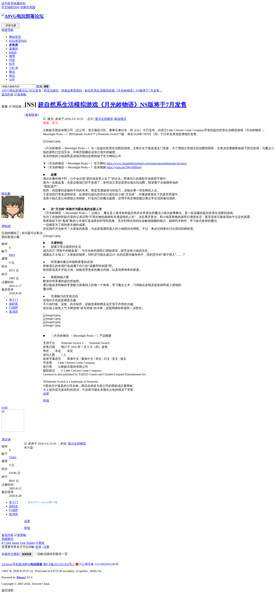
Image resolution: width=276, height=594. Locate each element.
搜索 (39, 86)
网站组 (6, 226)
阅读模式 (120, 118)
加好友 (13, 303)
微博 (12, 56)
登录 (38, 546)
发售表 (13, 44)
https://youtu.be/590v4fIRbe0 (124, 167)
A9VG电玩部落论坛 (15, 90)
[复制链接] (31, 114)
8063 (12, 255)
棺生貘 (6, 193)
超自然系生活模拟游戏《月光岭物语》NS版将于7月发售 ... (123, 90)
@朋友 (40, 542)
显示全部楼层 (104, 118)
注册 (46, 546)
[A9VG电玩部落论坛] (23, 16)
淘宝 (12, 75)
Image (15, 542)
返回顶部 (8, 590)
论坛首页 (18, 40)
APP (12, 79)
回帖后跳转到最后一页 (53, 554)
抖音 (12, 60)
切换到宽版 (27, 7)
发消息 (13, 311)
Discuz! (21, 577)
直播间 (13, 48)
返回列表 (8, 94)
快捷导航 (8, 30)
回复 (46, 393)
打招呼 (13, 307)
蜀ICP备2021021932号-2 (58, 564)
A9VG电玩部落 (32, 564)
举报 (46, 400)
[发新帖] (20, 94)
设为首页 (8, 3)
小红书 (13, 67)
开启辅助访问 (11, 7)
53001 (13, 457)
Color (7, 542)
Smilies (30, 542)
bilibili (13, 52)
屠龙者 (6, 439)
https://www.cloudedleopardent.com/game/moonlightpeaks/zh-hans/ (147, 163)
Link (23, 542)
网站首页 (15, 36)
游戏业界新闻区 (71, 90)
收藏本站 (20, 3)
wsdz (5, 407)
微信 (12, 71)
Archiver (7, 564)
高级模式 (8, 539)
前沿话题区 (51, 90)
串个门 (13, 299)
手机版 (17, 564)
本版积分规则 (11, 554)
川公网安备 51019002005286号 (99, 564)
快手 (12, 63)
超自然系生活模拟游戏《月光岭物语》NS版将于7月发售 (112, 104)
